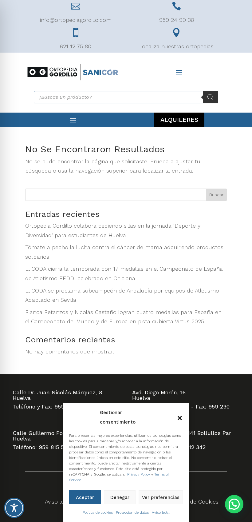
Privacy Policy (138, 474)
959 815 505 (54, 447)
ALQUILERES (179, 119)
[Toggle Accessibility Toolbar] (14, 507)
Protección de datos (132, 512)
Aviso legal (160, 512)
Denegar (119, 497)
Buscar (216, 194)
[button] (180, 417)
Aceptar (85, 497)
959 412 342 (190, 447)
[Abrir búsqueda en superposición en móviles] (126, 97)
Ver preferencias (160, 497)
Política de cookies (98, 512)
